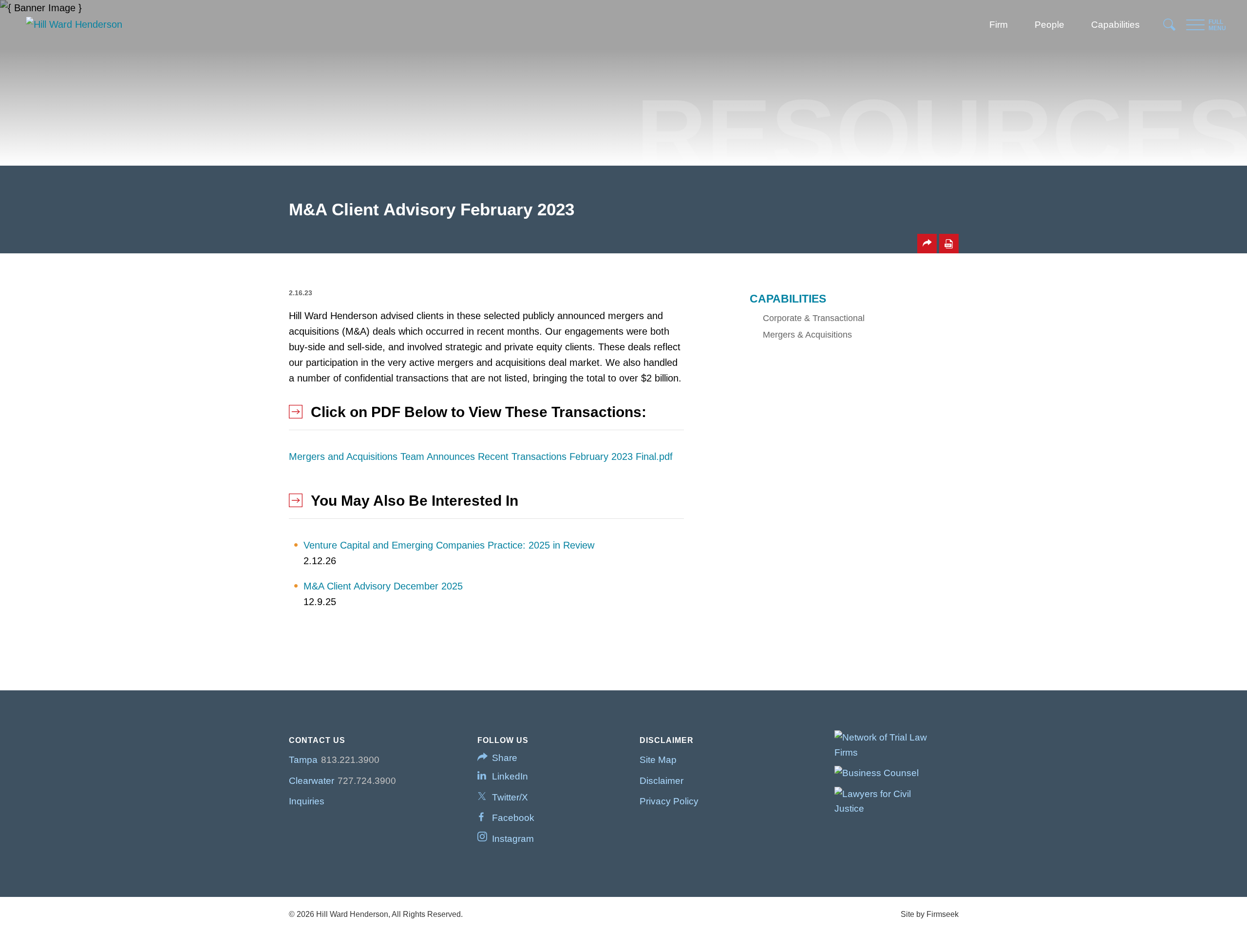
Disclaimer (661, 781)
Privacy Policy (669, 801)
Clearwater (311, 781)
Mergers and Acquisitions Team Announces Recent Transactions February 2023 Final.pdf (481, 456)
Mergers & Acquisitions (807, 335)
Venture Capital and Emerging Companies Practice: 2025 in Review (448, 545)
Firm (998, 24)
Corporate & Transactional (814, 318)
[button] (927, 243)
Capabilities (1115, 24)
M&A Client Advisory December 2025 (383, 586)
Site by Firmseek (930, 914)
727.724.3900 (367, 781)
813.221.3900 (350, 760)
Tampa (303, 760)
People (1049, 24)
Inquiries (306, 801)
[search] (1169, 27)
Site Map (658, 760)
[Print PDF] (949, 243)
